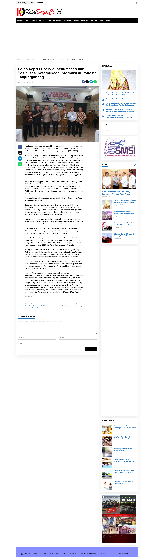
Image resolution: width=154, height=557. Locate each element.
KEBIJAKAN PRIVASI (122, 554)
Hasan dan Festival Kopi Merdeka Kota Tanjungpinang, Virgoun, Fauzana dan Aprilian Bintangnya (124, 213)
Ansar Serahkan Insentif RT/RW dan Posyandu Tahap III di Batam (37, 306)
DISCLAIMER (73, 554)
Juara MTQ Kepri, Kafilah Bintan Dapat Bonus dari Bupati (71, 306)
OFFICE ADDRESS (106, 554)
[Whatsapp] (95, 81)
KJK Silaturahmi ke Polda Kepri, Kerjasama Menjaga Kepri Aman (116, 193)
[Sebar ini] (83, 81)
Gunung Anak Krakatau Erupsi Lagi (118, 99)
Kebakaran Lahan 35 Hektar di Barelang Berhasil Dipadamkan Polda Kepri (124, 235)
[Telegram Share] (91, 81)
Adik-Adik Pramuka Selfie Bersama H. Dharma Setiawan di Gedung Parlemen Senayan (119, 110)
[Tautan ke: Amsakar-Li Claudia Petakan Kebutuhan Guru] (107, 485)
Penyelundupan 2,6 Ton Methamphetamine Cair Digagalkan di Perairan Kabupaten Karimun (121, 104)
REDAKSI (63, 554)
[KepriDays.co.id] (39, 11)
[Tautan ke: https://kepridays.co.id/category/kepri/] (135, 164)
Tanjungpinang (30, 82)
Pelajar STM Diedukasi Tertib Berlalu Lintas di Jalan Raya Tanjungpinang (124, 471)
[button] (136, 3)
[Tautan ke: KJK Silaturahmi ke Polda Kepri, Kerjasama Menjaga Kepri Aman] (119, 179)
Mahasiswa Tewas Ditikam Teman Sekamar (123, 449)
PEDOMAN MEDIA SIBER (89, 554)
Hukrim (20, 82)
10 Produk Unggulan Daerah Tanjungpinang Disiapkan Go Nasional (119, 116)
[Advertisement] (77, 39)
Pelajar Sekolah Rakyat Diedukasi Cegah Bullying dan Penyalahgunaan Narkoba (124, 460)
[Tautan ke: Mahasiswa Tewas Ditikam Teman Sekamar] (107, 452)
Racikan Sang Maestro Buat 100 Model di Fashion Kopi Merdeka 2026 (120, 94)
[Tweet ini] (87, 81)
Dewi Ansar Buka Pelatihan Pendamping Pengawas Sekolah (125, 427)
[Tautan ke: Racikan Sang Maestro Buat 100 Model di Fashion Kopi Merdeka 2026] (119, 80)
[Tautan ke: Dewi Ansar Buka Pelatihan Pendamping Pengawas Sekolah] (107, 429)
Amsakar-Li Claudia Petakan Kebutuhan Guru (123, 483)
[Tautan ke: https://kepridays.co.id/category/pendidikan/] (135, 421)
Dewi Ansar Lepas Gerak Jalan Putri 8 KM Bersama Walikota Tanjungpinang (124, 224)
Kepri (23, 82)
